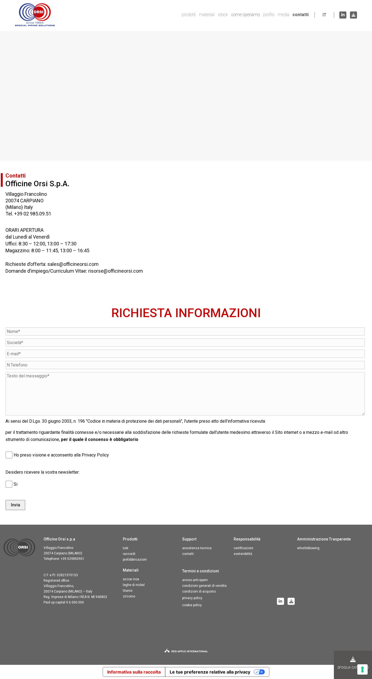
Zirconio (129, 596)
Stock (223, 14)
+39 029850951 (72, 559)
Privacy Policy (192, 598)
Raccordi (129, 554)
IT (324, 14)
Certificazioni (243, 548)
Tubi (125, 548)
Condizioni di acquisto (199, 591)
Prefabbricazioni (135, 559)
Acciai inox (131, 579)
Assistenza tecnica (197, 548)
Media (283, 14)
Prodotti (189, 14)
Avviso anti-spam (195, 580)
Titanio (127, 591)
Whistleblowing (308, 548)
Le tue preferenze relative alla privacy (210, 672)
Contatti (300, 14)
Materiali (207, 14)
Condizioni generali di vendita (204, 586)
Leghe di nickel (134, 585)
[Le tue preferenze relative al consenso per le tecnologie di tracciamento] (362, 669)
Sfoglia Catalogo (353, 667)
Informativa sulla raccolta (134, 672)
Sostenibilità (243, 554)
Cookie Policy (192, 605)
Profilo (269, 14)
